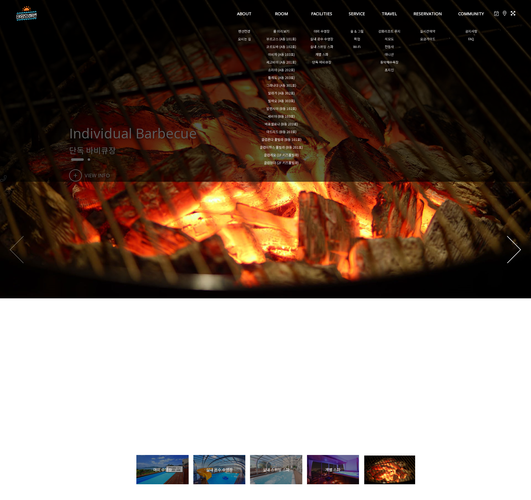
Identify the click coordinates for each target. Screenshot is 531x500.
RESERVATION (427, 13)
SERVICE (357, 13)
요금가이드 (427, 38)
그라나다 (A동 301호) (281, 85)
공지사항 (471, 31)
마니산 (389, 54)
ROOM (281, 13)
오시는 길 (244, 38)
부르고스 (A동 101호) (281, 38)
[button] (514, 250)
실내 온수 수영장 (321, 38)
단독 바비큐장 (321, 62)
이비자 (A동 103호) (281, 54)
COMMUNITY (471, 13)
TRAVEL (389, 13)
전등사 (389, 46)
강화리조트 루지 (389, 31)
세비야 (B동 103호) (281, 116)
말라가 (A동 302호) (281, 93)
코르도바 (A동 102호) (281, 46)
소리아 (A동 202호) (281, 69)
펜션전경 (244, 31)
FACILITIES (321, 13)
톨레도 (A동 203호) (281, 77)
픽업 (357, 38)
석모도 (389, 38)
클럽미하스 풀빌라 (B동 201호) (281, 147)
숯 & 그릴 (357, 31)
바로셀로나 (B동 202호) (281, 124)
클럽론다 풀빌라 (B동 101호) (281, 139)
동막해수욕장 (389, 62)
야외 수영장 (322, 31)
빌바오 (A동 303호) (281, 100)
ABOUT (244, 13)
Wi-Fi (357, 46)
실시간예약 (427, 31)
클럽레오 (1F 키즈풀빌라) (281, 154)
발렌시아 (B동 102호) (281, 108)
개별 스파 (321, 54)
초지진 (389, 69)
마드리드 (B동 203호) (281, 131)
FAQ (471, 38)
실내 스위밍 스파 (321, 46)
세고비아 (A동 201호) (281, 62)
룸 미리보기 (281, 31)
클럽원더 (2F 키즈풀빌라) (281, 162)
